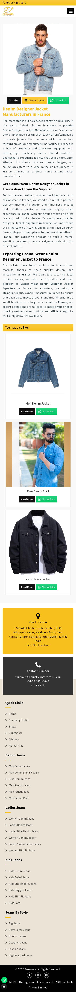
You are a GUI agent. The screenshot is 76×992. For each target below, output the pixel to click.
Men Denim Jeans (19, 766)
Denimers (30, 969)
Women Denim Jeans (21, 818)
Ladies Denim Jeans (21, 825)
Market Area (16, 745)
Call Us (15, 100)
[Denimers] (8, 10)
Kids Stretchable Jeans (22, 883)
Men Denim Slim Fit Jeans (24, 772)
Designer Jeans (18, 942)
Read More (27, 411)
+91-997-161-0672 (15, 2)
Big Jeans (14, 923)
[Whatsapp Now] (4, 980)
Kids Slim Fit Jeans (20, 896)
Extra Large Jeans (19, 929)
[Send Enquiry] (38, 59)
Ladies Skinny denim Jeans (25, 844)
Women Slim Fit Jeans (22, 850)
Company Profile (19, 720)
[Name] (70, 11)
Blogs (12, 726)
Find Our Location (38, 645)
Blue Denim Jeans (19, 779)
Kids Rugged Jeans (20, 890)
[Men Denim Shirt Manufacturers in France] (38, 454)
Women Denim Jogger (22, 837)
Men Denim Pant (19, 798)
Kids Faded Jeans (19, 877)
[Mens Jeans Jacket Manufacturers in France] (38, 542)
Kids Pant (14, 903)
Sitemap (14, 739)
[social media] (29, 975)
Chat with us (60, 100)
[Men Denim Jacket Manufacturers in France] (38, 366)
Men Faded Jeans (19, 791)
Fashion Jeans (17, 949)
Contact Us (38, 685)
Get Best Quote (36, 100)
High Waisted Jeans (20, 955)
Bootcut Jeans (17, 936)
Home (12, 713)
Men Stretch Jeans (20, 785)
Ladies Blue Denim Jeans (24, 831)
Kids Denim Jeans (19, 871)
